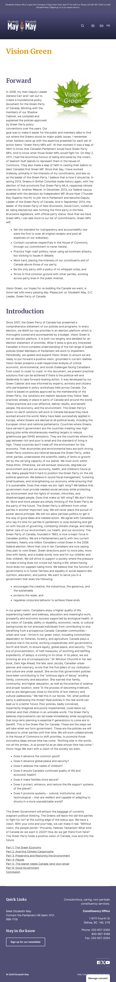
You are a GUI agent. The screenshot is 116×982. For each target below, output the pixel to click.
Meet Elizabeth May (18, 911)
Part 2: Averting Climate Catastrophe (29, 851)
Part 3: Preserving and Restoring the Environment (38, 855)
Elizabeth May (21, 974)
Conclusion (13, 872)
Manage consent (98, 978)
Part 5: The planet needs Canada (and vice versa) (37, 863)
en (101, 25)
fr (108, 25)
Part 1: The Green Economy (23, 847)
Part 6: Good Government (22, 867)
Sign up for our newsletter (26, 942)
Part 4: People (15, 859)
